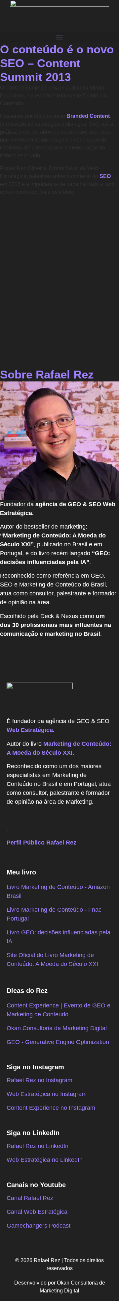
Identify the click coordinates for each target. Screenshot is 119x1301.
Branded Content (88, 116)
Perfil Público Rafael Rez (41, 842)
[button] (59, 37)
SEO (105, 176)
